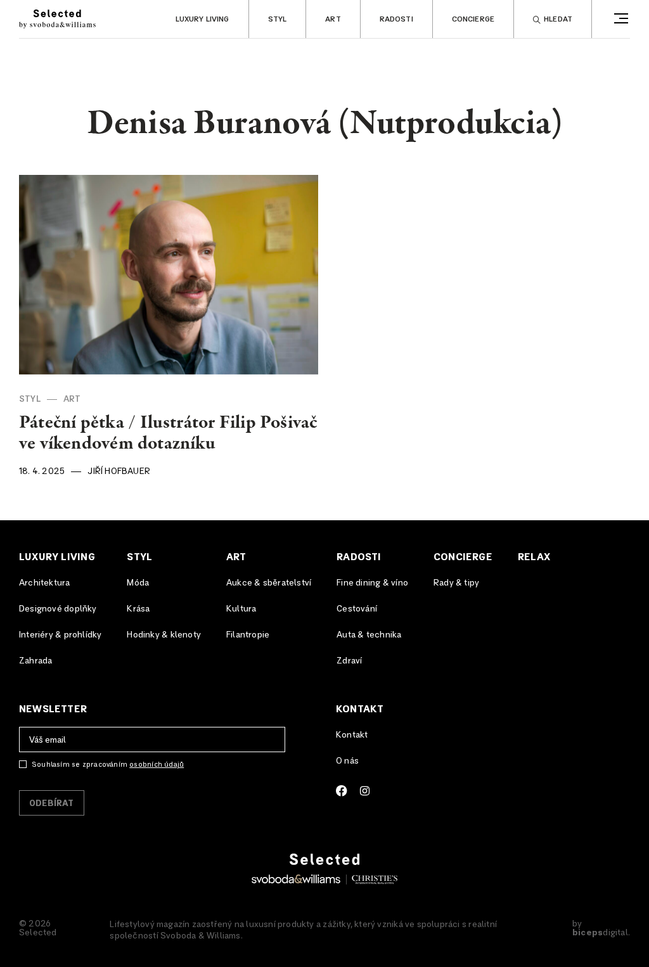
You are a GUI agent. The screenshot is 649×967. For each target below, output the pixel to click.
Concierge (473, 19)
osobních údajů (156, 764)
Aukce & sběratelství (268, 583)
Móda (138, 583)
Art (332, 19)
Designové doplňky (58, 609)
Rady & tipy (456, 583)
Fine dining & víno (372, 583)
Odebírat (51, 803)
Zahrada (35, 660)
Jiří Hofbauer (118, 471)
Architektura (44, 583)
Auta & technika (369, 635)
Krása (138, 609)
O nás (347, 761)
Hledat (558, 19)
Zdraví (349, 660)
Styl (277, 19)
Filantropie (247, 635)
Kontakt (359, 709)
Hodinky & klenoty (164, 635)
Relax (534, 557)
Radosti (396, 19)
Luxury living (202, 19)
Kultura (241, 609)
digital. (601, 932)
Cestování (357, 609)
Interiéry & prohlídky (60, 635)
